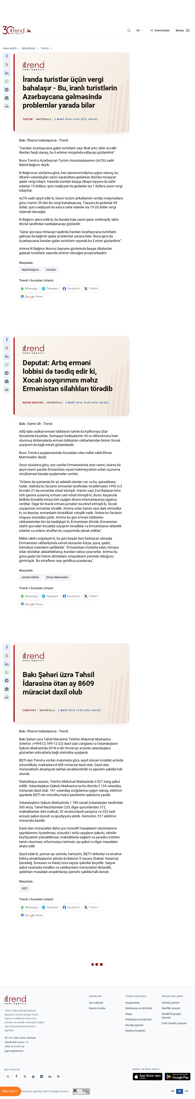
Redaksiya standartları (138, 1019)
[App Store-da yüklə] (147, 1076)
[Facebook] (16, 1076)
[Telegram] (41, 1076)
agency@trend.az (14, 1050)
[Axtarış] (129, 30)
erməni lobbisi (30, 577)
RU (186, 1091)
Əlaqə (128, 1013)
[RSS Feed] (58, 1076)
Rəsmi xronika (97, 1008)
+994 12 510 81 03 (14, 1046)
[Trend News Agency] (15, 1000)
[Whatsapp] (8, 1076)
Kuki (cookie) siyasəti (174, 1023)
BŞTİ (25, 888)
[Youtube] (33, 1076)
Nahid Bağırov (30, 269)
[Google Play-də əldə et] (177, 1076)
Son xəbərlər (96, 1002)
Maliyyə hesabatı (135, 1030)
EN (172, 1091)
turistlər (51, 269)
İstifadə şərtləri (170, 1002)
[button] (6, 56)
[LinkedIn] (49, 1076)
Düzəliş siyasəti (134, 1025)
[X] (24, 1076)
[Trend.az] (17, 30)
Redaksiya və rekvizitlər (139, 1008)
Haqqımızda (132, 1002)
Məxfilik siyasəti (171, 1008)
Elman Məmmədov (57, 577)
